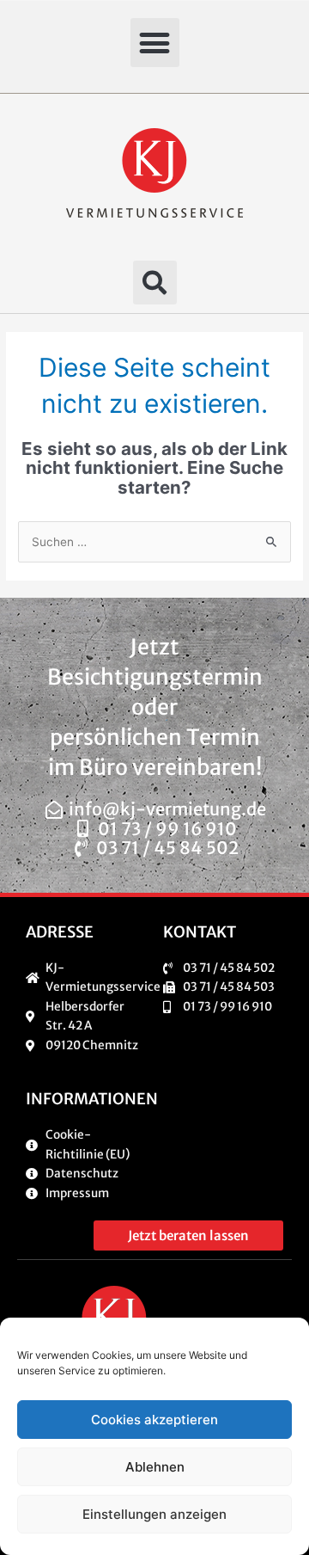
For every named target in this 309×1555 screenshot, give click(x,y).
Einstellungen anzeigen (154, 1514)
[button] (154, 42)
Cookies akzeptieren (154, 1419)
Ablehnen (155, 1467)
